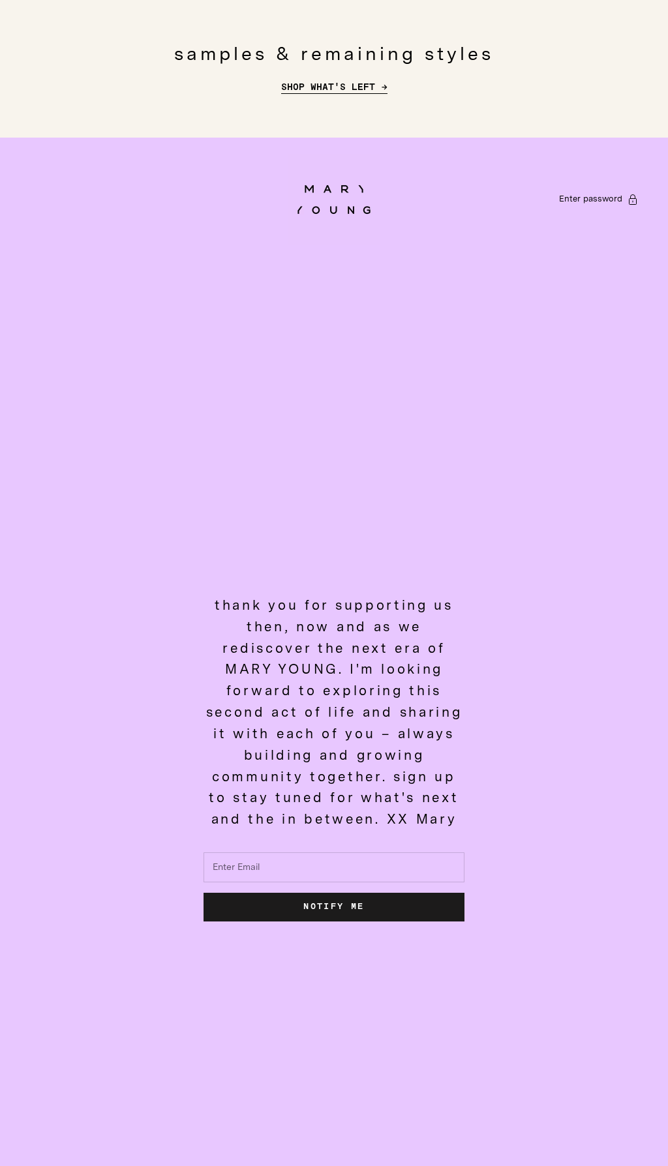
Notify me (333, 907)
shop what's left (328, 87)
